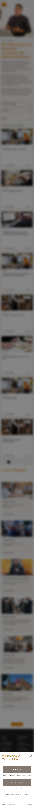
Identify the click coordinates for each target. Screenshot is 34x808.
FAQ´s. (17, 796)
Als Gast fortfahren (17, 782)
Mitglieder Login (17, 769)
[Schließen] (31, 756)
